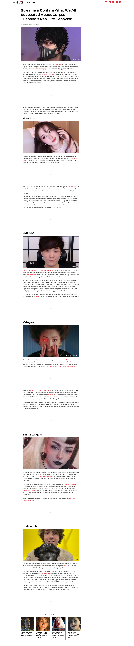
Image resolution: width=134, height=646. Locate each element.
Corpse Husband (56, 64)
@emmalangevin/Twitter (73, 468)
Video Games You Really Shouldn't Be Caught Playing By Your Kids (42, 635)
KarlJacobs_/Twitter (74, 559)
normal (71, 187)
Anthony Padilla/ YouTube (74, 59)
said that (50, 395)
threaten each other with (30, 490)
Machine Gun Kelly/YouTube (72, 355)
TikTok (65, 566)
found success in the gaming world (39, 390)
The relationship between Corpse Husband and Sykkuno (40, 270)
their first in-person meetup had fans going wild (60, 366)
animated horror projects (40, 69)
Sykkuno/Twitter (75, 266)
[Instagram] (113, 3)
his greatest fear (49, 74)
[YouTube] (106, 3)
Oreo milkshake (45, 573)
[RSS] (120, 3)
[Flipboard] (110, 3)
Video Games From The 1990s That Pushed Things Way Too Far (58, 635)
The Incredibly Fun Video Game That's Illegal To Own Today (27, 634)
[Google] (117, 3)
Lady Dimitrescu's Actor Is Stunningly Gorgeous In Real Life (73, 635)
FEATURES (31, 2)
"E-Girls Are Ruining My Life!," (44, 476)
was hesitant (32, 275)
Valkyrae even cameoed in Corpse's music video (57, 362)
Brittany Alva (27, 23)
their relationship (71, 360)
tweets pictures (70, 484)
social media (64, 76)
